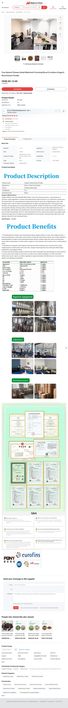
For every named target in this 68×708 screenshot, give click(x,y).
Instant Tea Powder (23, 653)
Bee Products (37, 653)
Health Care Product (7, 659)
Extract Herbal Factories (51, 684)
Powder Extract (7, 684)
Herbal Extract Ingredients (9, 692)
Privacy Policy (58, 701)
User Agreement (43, 701)
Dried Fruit (52, 653)
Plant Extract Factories (20, 684)
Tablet (19, 656)
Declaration (51, 701)
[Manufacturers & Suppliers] (34, 3)
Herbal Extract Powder (22, 676)
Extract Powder (38, 659)
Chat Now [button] (51, 89)
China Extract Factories (36, 684)
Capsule (4, 656)
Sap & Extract (19, 12)
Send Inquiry (17, 89)
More (3, 695)
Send (16, 607)
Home (3, 12)
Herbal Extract (27, 12)
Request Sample (27, 93)
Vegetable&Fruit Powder (40, 656)
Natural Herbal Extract (55, 688)
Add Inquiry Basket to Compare (34, 64)
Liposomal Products (7, 653)
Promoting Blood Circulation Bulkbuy (29, 692)
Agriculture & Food (10, 12)
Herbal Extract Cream (37, 676)
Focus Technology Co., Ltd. (23, 701)
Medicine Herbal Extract (39, 688)
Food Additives (21, 659)
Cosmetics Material (55, 659)
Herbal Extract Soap (8, 676)
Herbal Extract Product (9, 688)
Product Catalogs (25, 649)
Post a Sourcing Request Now (49, 608)
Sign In (4, 131)
